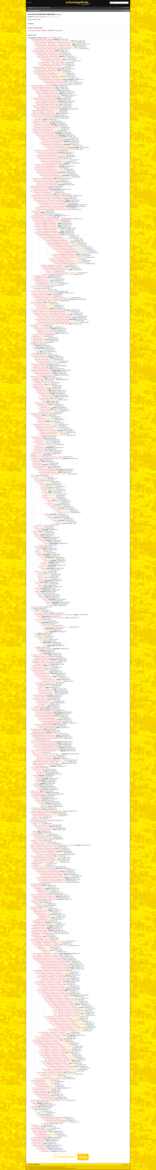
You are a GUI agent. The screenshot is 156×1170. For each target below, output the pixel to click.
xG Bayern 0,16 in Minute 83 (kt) (38, 364)
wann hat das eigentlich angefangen (41, 710)
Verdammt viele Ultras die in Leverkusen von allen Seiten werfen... (46, 811)
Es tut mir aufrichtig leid (36, 302)
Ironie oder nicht (37, 769)
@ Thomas (56, 16)
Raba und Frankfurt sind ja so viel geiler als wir (42, 894)
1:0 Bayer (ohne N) (35, 795)
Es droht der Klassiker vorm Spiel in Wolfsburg (42, 866)
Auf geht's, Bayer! (35, 808)
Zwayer (32, 822)
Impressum (47, 1168)
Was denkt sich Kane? (36, 376)
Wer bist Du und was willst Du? (40, 121)
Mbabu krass (34, 900)
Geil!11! (33, 767)
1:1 (33, 1109)
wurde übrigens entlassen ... (39, 843)
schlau (32, 818)
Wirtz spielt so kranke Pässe (38, 354)
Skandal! (35, 817)
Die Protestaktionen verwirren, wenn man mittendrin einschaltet (46, 1100)
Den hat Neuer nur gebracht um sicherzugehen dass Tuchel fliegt (50, 297)
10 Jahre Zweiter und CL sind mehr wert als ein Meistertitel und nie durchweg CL (54, 614)
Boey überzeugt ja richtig (37, 729)
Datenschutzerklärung (64, 1168)
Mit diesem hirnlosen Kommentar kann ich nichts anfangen (47, 958)
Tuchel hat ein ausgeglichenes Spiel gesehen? (44, 220)
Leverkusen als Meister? (37, 668)
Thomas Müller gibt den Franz (38, 217)
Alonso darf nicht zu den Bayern (44, 648)
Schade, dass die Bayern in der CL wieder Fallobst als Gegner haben (47, 310)
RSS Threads (38, 1168)
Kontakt (43, 1168)
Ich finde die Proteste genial (37, 1080)
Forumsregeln (72, 1168)
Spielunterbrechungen (36, 863)
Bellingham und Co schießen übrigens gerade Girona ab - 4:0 (47, 458)
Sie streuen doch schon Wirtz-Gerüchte (46, 469)
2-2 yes (38, 1112)
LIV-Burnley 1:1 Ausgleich (37, 939)
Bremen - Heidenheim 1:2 (39, 1140)
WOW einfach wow (35, 885)
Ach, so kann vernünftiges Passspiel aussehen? (42, 741)
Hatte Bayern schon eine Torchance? (39, 413)
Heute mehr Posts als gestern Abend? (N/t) (41, 115)
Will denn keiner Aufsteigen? (39, 1145)
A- (28, 2)
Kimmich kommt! (35, 460)
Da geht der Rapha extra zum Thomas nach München (49, 201)
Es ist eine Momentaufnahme (42, 613)
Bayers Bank (34, 455)
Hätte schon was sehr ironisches (42, 755)
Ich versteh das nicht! (44, 1149)
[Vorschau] (60, 37)
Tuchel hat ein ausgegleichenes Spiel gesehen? (46, 232)
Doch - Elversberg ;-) (40, 1146)
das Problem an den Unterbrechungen (40, 190)
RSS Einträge (31, 1168)
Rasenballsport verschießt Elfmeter (39, 925)
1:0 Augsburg (34, 1106)
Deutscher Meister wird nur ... (40, 764)
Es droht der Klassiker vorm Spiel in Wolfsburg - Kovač (50, 877)
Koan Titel (33, 286)
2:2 (39, 1115)
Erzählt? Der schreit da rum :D (42, 280)
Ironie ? (38, 616)
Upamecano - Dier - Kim (36, 453)
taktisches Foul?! (35, 791)
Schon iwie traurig (35, 709)
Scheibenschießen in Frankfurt (38, 928)
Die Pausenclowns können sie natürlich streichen (44, 1088)
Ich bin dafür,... (36, 865)
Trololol (36, 780)
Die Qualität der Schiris (36, 908)
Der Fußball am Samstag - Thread (37, 37)
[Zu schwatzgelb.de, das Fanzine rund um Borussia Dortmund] (78, 3)
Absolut (35, 1103)
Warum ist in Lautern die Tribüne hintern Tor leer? (42, 291)
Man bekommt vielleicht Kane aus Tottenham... (44, 379)
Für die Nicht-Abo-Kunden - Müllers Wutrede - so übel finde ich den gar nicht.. (51, 40)
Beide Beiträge (40, 684)
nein (34, 740)
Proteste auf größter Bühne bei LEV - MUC (41, 812)
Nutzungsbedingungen (55, 1168)
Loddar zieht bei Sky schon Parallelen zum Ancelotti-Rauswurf (45, 195)
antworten (31, 23)
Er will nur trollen (37, 119)
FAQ (34, 7)
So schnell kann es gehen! (37, 834)
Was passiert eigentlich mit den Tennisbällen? (42, 856)
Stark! (44, 401)
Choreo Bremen (34, 1125)
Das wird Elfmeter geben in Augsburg (49, 1117)
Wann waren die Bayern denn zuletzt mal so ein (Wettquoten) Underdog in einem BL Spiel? (52, 845)
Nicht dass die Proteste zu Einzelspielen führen (42, 848)
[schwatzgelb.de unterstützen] (70, 1160)
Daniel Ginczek (36, 1129)
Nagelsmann (34, 840)
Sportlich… (41, 687)
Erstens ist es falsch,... (46, 1075)
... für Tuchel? (36, 480)
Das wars (33, 475)
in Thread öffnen (126, 10)
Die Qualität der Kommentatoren (42, 924)
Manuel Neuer (34, 325)
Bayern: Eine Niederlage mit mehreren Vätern (41, 85)
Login (123, 7)
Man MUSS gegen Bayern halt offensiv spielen (42, 733)
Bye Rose (33, 1102)
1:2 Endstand (36, 212)
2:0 (31, 608)
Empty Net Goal (35, 342)
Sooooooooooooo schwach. (39, 927)
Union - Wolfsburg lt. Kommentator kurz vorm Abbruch (43, 941)
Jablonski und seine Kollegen (40, 910)
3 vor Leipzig (34, 883)
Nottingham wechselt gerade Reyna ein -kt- (41, 370)
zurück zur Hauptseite (34, 10)
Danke (48, 271)
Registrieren (127, 7)
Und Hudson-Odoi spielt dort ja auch (41, 371)
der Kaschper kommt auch (39, 466)
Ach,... (34, 752)
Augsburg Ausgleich (35, 934)
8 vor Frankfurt (34, 907)
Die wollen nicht (36, 415)
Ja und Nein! (42, 704)
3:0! (32, 344)
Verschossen (46, 1123)
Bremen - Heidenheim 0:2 (37, 1139)
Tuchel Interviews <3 (36, 436)
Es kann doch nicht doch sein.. (40, 672)
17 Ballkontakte (36, 381)
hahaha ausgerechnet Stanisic (38, 792)
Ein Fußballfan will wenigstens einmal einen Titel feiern (52, 617)
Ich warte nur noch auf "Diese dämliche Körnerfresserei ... (46, 218)
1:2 (35, 1111)
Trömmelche (34, 607)
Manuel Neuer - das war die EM (40, 327)
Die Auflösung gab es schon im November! (55, 627)
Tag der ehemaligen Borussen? (38, 1128)
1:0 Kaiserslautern (35, 211)
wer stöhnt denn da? (36, 1142)
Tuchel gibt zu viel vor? (40, 277)
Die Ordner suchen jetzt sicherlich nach (42, 815)
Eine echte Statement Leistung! (40, 368)
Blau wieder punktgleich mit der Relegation (43, 215)
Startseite (30, 7)
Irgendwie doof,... (41, 947)
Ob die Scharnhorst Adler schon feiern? (40, 186)
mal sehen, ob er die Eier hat (40, 825)
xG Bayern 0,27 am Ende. (39, 367)
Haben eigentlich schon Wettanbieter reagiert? (42, 931)
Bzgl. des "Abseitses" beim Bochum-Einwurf (41, 846)
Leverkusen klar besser (36, 665)
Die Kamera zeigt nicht (36, 337)
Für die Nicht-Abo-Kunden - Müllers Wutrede (41, 39)
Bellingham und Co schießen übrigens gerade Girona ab (44, 457)
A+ (30, 2)
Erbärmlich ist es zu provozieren (40, 122)
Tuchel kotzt (36, 797)
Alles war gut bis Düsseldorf (41, 214)
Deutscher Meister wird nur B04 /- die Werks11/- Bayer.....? (45, 750)
